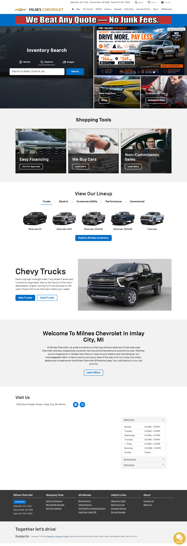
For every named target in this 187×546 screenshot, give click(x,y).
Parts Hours (129, 465)
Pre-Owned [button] (88, 9)
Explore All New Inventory (93, 238)
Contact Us (20, 502)
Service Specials (118, 512)
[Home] (73, 9)
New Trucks (25, 298)
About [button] (156, 9)
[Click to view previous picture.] (97, 51)
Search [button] (75, 72)
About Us (147, 505)
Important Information (176, 29)
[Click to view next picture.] (183, 51)
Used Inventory (85, 505)
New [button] (78, 9)
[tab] (24, 62)
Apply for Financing (54, 501)
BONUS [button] (99, 9)
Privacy (66, 536)
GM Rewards (166, 9)
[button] (123, 72)
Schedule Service (118, 509)
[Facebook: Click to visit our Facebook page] (76, 404)
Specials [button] (118, 9)
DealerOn (50, 536)
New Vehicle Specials (55, 505)
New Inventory (84, 501)
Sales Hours (129, 420)
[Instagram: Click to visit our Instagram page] (82, 404)
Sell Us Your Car (118, 505)
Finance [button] (108, 9)
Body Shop (129, 9)
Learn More (93, 372)
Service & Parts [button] (143, 9)
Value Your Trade (118, 501)
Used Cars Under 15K (87, 512)
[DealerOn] (22, 536)
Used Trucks (47, 298)
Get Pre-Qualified (53, 509)
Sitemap (58, 536)
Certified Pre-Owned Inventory (91, 509)
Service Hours (130, 459)
